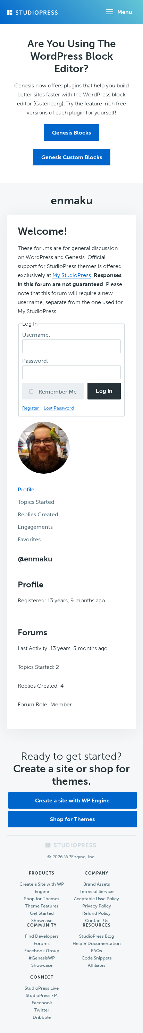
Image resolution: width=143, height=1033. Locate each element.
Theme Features (42, 906)
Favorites (29, 539)
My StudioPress (71, 275)
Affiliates (97, 965)
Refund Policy (96, 913)
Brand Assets (96, 884)
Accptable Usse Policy (96, 898)
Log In (104, 391)
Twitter (41, 1010)
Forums (42, 943)
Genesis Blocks (71, 132)
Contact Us (96, 920)
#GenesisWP (41, 958)
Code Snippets (97, 958)
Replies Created (38, 514)
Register (31, 408)
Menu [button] (124, 12)
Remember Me (57, 391)
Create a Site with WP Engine (41, 887)
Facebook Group (41, 950)
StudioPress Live (42, 988)
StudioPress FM (42, 995)
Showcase (41, 920)
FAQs (96, 950)
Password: (36, 361)
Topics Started (36, 502)
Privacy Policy (96, 906)
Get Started (42, 913)
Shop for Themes (72, 819)
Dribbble (42, 1017)
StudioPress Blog (96, 936)
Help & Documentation (97, 943)
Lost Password (59, 408)
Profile (26, 489)
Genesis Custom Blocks (71, 157)
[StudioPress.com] (33, 12)
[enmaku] (44, 478)
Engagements (35, 527)
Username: (37, 335)
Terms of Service (96, 891)
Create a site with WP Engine (72, 800)
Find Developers (42, 936)
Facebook (42, 1002)
